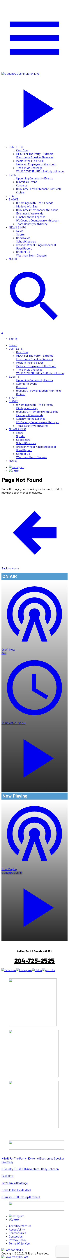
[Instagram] (16, 467)
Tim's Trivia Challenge (29, 167)
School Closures (26, 241)
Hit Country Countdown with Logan (37, 220)
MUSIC (13, 259)
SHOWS (13, 199)
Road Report (24, 248)
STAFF (13, 195)
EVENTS (14, 174)
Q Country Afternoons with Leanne (37, 210)
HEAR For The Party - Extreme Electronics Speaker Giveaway (34, 155)
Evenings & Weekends (29, 213)
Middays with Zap (27, 206)
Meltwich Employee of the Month (36, 164)
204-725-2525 (34, 960)
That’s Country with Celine (32, 224)
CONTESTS (16, 146)
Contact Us (23, 252)
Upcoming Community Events (34, 178)
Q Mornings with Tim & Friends (34, 202)
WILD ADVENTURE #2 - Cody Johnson (40, 171)
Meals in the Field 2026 (30, 160)
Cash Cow (22, 150)
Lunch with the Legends (30, 217)
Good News (23, 238)
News (19, 231)
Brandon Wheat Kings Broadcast (36, 245)
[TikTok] (14, 470)
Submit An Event (26, 181)
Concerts (21, 185)
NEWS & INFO (17, 227)
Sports (20, 234)
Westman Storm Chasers (31, 255)
